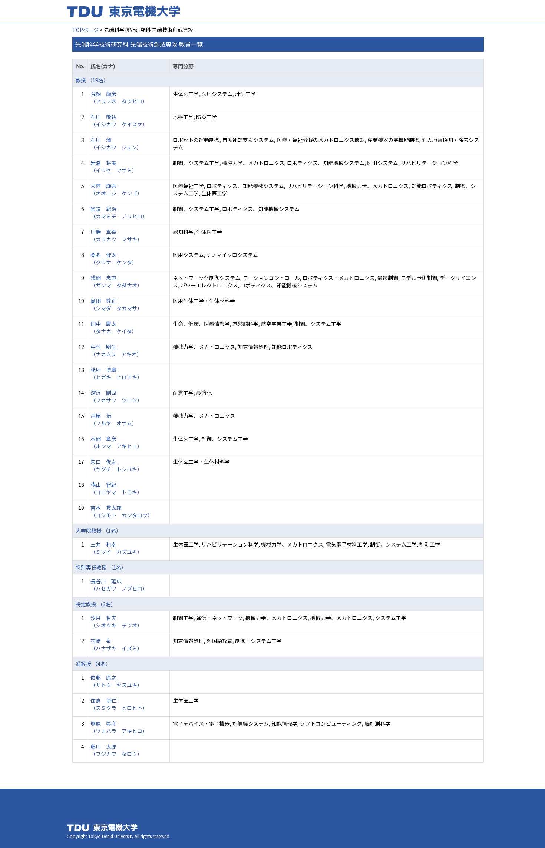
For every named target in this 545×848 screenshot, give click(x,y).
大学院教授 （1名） (98, 530)
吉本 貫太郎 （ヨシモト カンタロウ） (121, 511)
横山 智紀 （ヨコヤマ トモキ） (116, 488)
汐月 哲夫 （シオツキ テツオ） (116, 621)
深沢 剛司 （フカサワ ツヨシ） (116, 396)
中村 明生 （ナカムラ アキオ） (116, 350)
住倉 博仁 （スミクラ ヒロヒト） (119, 704)
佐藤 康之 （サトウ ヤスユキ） (116, 681)
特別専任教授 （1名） (101, 567)
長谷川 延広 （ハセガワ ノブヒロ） (119, 584)
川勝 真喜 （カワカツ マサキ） (116, 235)
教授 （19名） (92, 80)
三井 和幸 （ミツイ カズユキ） (116, 548)
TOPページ (85, 29)
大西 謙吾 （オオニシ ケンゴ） (116, 189)
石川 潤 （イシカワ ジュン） (116, 143)
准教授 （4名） (93, 663)
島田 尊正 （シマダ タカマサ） (116, 304)
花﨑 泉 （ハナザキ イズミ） (116, 644)
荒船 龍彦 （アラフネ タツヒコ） (119, 97)
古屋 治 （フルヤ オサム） (113, 419)
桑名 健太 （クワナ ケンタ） (113, 258)
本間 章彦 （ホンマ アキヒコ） (116, 442)
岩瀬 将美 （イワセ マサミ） (113, 166)
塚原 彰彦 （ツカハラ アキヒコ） (119, 727)
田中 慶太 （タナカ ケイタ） (113, 327)
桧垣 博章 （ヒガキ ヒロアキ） (116, 373)
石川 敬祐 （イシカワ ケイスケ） (119, 120)
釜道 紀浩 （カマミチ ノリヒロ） (119, 212)
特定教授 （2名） (96, 604)
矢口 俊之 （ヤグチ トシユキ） (116, 465)
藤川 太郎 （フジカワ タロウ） (116, 750)
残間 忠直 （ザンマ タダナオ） (116, 281)
